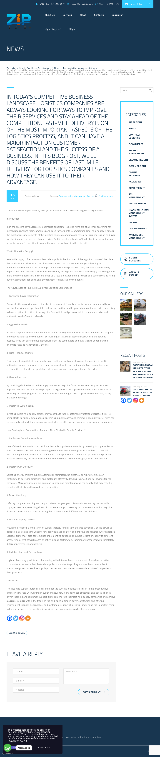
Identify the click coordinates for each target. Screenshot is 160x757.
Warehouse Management (137, 236)
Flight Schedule (135, 259)
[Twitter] (15, 618)
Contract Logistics (134, 136)
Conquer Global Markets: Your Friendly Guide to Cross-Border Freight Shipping (143, 371)
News (83, 15)
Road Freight (137, 187)
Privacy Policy (45, 747)
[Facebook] (9, 618)
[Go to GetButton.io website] (7, 754)
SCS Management (137, 196)
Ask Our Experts (134, 274)
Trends (133, 222)
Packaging (135, 181)
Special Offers (137, 203)
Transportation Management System (76, 196)
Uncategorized (138, 228)
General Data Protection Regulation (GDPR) (32, 739)
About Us (50, 15)
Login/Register (53, 29)
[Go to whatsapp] (7, 748)
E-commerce (136, 144)
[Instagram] (22, 618)
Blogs (72, 29)
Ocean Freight (137, 166)
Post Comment (91, 692)
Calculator (117, 15)
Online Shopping (134, 174)
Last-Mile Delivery (17, 632)
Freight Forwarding (136, 152)
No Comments (105, 196)
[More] (28, 618)
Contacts (99, 15)
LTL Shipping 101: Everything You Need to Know (143, 392)
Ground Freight (138, 159)
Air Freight (135, 122)
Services (67, 15)
